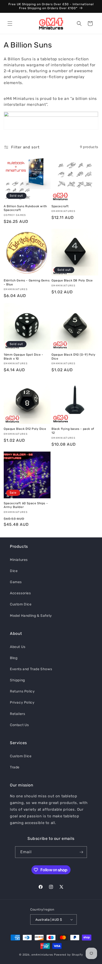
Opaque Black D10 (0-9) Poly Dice (73, 356)
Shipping (17, 680)
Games (16, 582)
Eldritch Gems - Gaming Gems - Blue (27, 282)
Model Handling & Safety (31, 616)
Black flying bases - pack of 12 (72, 431)
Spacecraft (60, 206)
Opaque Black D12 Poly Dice (25, 429)
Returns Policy (22, 691)
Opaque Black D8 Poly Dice (72, 280)
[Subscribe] (81, 852)
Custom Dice (21, 604)
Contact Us (19, 725)
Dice (14, 571)
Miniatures (19, 560)
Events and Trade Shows (31, 669)
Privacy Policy (22, 702)
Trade (15, 767)
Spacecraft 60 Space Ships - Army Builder (26, 505)
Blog (13, 658)
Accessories (20, 593)
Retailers (17, 714)
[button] (9, 23)
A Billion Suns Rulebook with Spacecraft (25, 208)
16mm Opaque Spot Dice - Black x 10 (23, 356)
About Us (18, 647)
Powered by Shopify (68, 954)
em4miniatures (42, 954)
